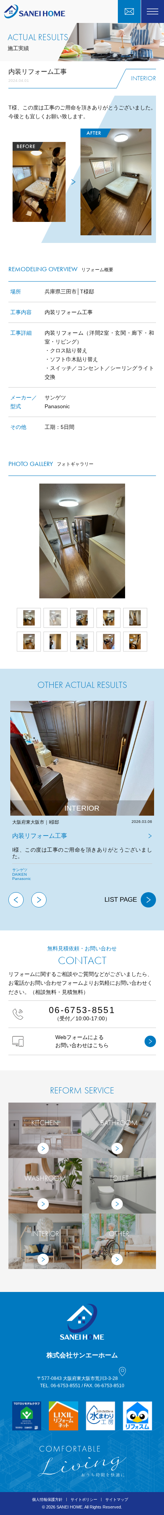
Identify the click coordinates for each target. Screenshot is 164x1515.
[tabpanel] (82, 796)
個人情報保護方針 (47, 1499)
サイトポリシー (84, 1499)
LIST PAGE (121, 899)
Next (156, 541)
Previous (16, 899)
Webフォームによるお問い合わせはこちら (82, 1041)
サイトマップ (116, 1499)
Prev (8, 541)
